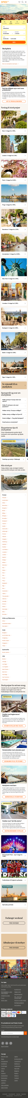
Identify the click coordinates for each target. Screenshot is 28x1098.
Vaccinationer (17, 1005)
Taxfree (3, 1068)
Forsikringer (4, 1066)
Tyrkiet (16, 1080)
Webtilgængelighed (19, 1003)
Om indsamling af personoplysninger (10, 1036)
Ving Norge (18, 1093)
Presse (2, 998)
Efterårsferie (4, 1078)
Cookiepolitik (4, 1093)
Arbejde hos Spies (5, 995)
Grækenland (17, 1066)
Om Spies (3, 989)
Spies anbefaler (5, 1085)
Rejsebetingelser (18, 994)
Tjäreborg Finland (9, 1095)
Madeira (16, 1073)
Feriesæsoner (4, 1061)
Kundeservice (17, 989)
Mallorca (16, 1075)
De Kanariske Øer (18, 1059)
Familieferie (4, 1063)
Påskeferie (3, 1080)
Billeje (2, 1071)
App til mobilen (4, 1046)
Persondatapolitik (11, 1093)
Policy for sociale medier (20, 1000)
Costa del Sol (17, 1061)
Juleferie (3, 1083)
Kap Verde (16, 1068)
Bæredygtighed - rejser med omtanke (6, 992)
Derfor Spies (4, 1000)
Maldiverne (17, 1063)
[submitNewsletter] (25, 1033)
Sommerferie (4, 1075)
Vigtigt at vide (17, 992)
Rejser (2, 1059)
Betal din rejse (4, 1056)
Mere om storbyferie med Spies (9, 64)
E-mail (2, 1030)
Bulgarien (16, 1071)
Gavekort (3, 1073)
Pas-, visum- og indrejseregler (18, 997)
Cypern (16, 1056)
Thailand (16, 1078)
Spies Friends (4, 1087)
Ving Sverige (23, 1093)
